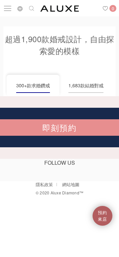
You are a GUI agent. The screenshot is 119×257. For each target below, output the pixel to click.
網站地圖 (70, 184)
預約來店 (102, 215)
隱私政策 (44, 184)
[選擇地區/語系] (20, 8)
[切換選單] (7, 8)
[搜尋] (31, 8)
